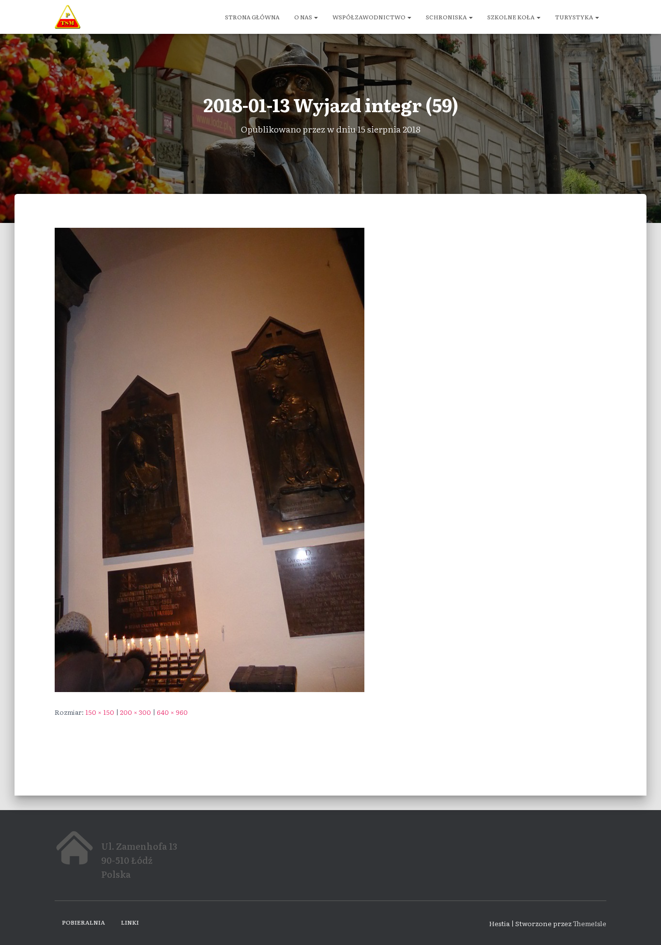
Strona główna (252, 17)
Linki (130, 922)
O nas (303, 17)
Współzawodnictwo (369, 17)
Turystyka (574, 17)
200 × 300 (135, 712)
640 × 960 (172, 712)
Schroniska (447, 17)
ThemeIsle (589, 923)
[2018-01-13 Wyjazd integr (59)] (209, 458)
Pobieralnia (83, 922)
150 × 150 (99, 712)
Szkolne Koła (511, 17)
